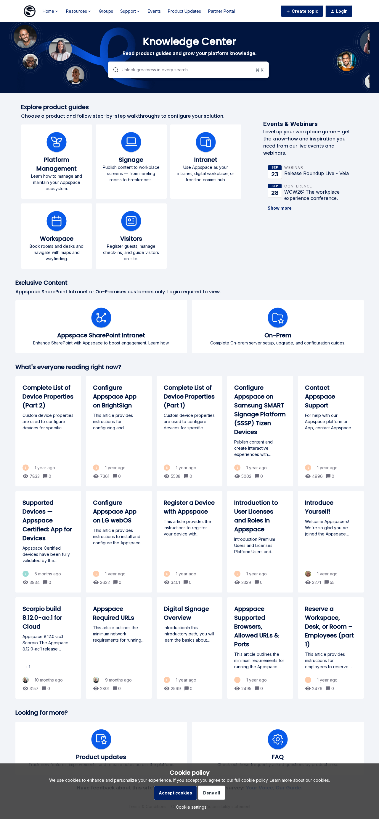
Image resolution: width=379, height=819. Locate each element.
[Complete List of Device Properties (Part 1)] (190, 431)
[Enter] (113, 69)
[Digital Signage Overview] (190, 648)
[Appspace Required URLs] (119, 648)
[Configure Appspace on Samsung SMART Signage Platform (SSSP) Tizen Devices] (260, 431)
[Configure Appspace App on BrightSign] (119, 431)
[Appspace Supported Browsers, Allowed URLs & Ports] (260, 648)
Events (154, 11)
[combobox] (188, 69)
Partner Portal (221, 11)
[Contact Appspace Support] (331, 431)
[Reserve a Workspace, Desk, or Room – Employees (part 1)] (331, 648)
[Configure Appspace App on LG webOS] (119, 542)
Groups (106, 11)
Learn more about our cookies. (300, 780)
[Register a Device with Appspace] (190, 542)
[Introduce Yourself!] (331, 542)
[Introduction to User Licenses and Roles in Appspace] (260, 542)
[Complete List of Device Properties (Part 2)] (48, 431)
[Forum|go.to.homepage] (30, 11)
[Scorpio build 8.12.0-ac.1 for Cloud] (48, 648)
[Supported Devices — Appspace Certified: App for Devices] (48, 542)
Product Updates (184, 11)
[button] (189, 807)
